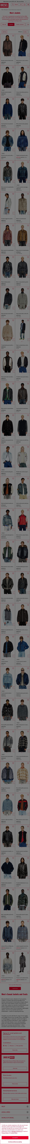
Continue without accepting (15, 1141)
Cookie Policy (14, 1132)
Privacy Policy (5, 1132)
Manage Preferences (17, 1131)
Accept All (15, 1137)
